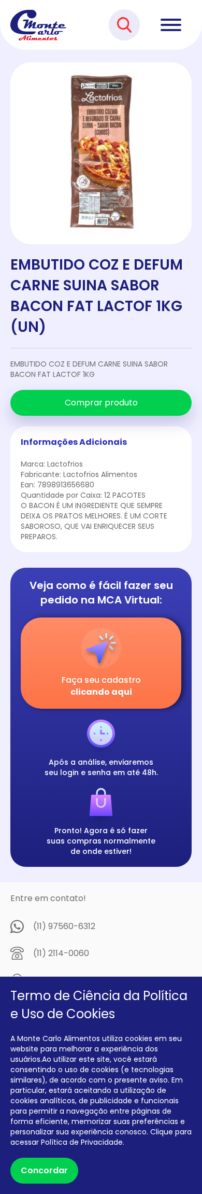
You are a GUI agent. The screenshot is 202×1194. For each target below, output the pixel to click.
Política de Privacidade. (82, 1142)
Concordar (44, 1170)
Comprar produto (101, 403)
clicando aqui (101, 692)
